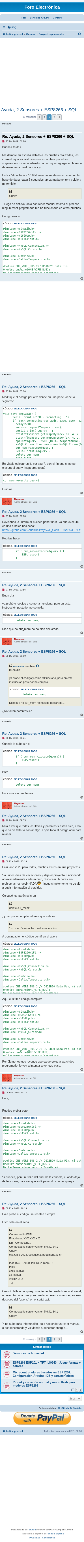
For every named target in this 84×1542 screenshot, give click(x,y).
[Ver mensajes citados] (38, 666)
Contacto (57, 18)
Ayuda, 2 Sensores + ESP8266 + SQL (39, 109)
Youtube (77, 1408)
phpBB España (56, 1533)
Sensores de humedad (28, 1353)
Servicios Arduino (40, 18)
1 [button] (44, 117)
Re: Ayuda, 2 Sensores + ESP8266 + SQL (38, 136)
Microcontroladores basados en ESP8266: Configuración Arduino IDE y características (43, 1374)
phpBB (32, 1529)
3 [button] (54, 117)
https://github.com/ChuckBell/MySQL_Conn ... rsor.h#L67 (39, 530)
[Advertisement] (42, 74)
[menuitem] (11, 27)
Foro (24, 18)
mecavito (18, 666)
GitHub (65, 1408)
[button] (39, 117)
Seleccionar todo (25, 223)
